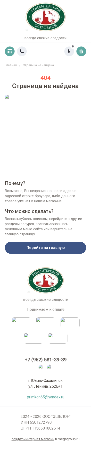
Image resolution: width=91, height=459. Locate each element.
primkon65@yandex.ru (45, 397)
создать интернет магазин (33, 439)
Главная (11, 65)
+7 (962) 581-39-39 (45, 359)
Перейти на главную (45, 247)
